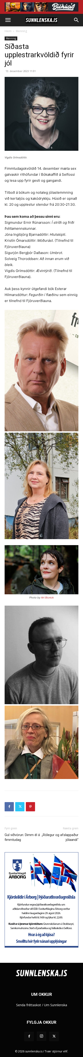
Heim (8, 31)
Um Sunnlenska (55, 1005)
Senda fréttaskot (28, 1005)
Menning (21, 31)
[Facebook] (9, 806)
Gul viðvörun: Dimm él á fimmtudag (22, 837)
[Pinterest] (30, 806)
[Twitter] (19, 806)
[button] (7, 20)
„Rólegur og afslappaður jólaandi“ (60, 837)
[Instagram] (41, 1036)
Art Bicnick (47, 597)
